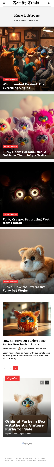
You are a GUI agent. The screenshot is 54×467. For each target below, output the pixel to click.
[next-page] (47, 382)
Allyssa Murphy (28, 349)
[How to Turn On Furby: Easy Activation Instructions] (27, 319)
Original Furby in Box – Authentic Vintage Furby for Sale (25, 425)
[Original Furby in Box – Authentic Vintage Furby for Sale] (27, 407)
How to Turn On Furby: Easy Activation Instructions (24, 342)
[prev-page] (5, 368)
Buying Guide (20, 21)
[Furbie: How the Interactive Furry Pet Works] (27, 261)
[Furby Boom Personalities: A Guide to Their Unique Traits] (27, 126)
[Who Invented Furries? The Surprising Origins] (27, 59)
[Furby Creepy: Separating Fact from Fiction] (27, 194)
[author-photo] (19, 348)
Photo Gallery (10, 79)
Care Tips (33, 21)
